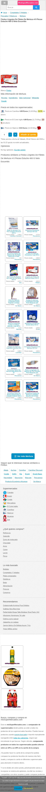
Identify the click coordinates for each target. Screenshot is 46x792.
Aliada (6, 470)
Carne (5, 549)
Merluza (23, 16)
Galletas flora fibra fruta (11, 609)
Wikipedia (35, 98)
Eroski (38, 329)
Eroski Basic (37, 474)
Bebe (5, 582)
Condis (6, 474)
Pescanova (36, 236)
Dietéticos (6, 579)
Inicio (5, 12)
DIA (8, 520)
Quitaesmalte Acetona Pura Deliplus (16, 605)
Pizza (5, 556)
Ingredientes (13, 98)
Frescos (6, 589)
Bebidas (6, 569)
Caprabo (10, 492)
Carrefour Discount (15, 236)
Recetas (4, 98)
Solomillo (6, 536)
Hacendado (8, 478)
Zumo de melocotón (10, 540)
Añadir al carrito (28, 134)
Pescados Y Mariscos (9, 16)
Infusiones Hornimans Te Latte (14, 615)
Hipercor (10, 513)
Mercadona (11, 503)
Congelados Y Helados (18, 12)
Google (3, 101)
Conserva (6, 592)
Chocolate (6, 543)
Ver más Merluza (25, 456)
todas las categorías (20, 738)
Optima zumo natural (10, 619)
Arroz (5, 546)
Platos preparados (9, 576)
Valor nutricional (24, 98)
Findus (8, 90)
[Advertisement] (23, 46)
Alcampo (10, 516)
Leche (5, 553)
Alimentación (7, 586)
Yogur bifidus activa (10, 629)
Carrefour (18, 352)
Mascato (18, 329)
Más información (28, 788)
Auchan (13, 470)
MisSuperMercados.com (28, 3)
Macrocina (18, 478)
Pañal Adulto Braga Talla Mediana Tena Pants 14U (21, 612)
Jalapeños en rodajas (11, 622)
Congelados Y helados (11, 573)
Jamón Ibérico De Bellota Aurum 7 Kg (16, 625)
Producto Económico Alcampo (16, 481)
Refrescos (7, 533)
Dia (20, 282)
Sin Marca (18, 306)
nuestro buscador (20, 735)
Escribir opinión (19, 150)
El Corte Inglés (12, 506)
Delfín (14, 474)
